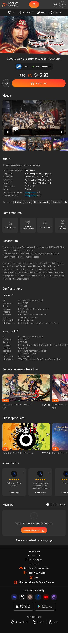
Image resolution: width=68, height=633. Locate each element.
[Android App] (45, 607)
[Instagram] (30, 597)
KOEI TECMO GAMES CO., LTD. (38, 180)
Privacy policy (34, 555)
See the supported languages (38, 173)
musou (27, 202)
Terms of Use (34, 551)
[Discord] (14, 597)
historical (56, 202)
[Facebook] (38, 597)
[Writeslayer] (40, 474)
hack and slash (41, 202)
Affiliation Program (34, 559)
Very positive (31, 192)
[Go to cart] (55, 4)
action (18, 202)
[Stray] (14, 474)
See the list (30, 170)
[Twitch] (54, 597)
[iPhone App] (23, 607)
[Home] (10, 4)
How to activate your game (37, 176)
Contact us (34, 563)
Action (28, 189)
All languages (60, 504)
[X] (22, 597)
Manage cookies (34, 616)
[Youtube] (46, 597)
